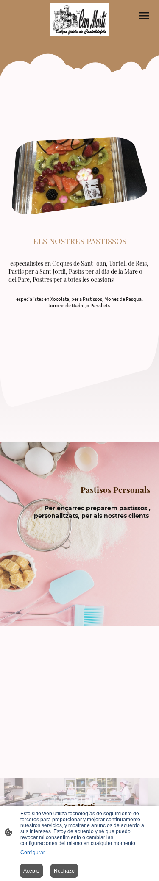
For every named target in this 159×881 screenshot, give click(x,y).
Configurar (32, 853)
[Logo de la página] (79, 19)
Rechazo (64, 871)
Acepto (31, 871)
